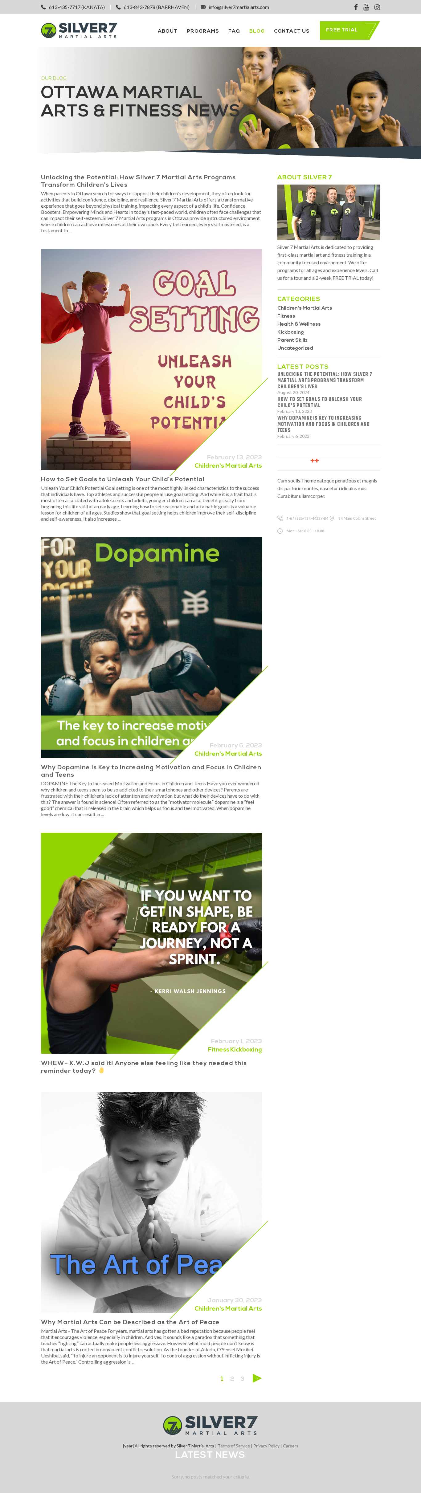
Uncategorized (295, 348)
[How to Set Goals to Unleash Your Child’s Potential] (151, 359)
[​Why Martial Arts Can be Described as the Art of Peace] (151, 1202)
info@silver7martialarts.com (239, 7)
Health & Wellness (299, 324)
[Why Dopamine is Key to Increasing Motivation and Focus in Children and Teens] (151, 647)
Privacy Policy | (268, 1445)
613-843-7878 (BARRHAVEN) (157, 7)
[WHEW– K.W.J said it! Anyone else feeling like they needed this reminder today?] (151, 943)
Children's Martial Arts (228, 466)
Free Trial (342, 30)
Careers (290, 1445)
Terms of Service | (235, 1445)
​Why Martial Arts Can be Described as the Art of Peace (130, 1323)
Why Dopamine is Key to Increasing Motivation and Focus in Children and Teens (323, 424)
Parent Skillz (292, 340)
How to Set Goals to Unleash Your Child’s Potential (123, 480)
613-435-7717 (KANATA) (77, 7)
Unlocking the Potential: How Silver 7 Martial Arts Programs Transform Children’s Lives (324, 381)
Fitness (218, 1050)
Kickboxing (246, 1050)
